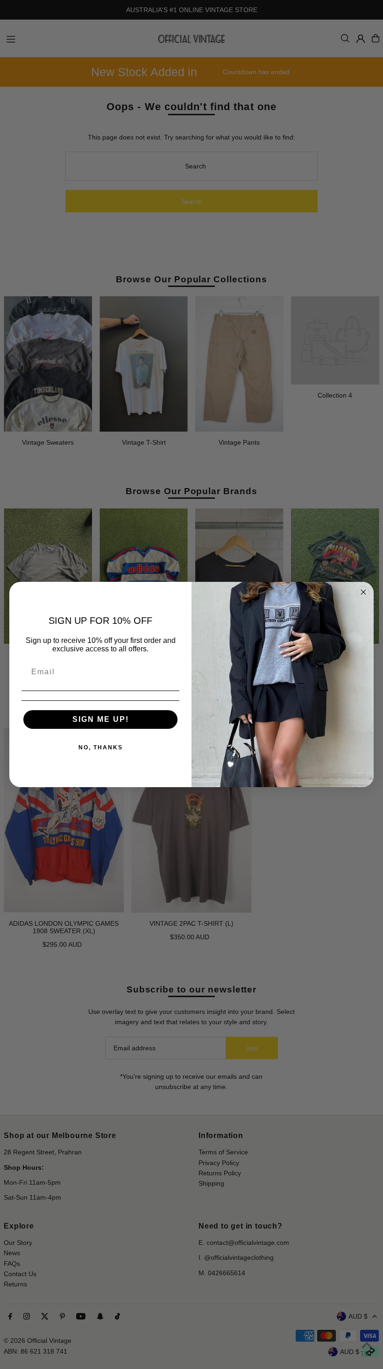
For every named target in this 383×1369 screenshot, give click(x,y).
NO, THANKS (100, 747)
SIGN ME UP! (100, 719)
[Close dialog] (363, 592)
